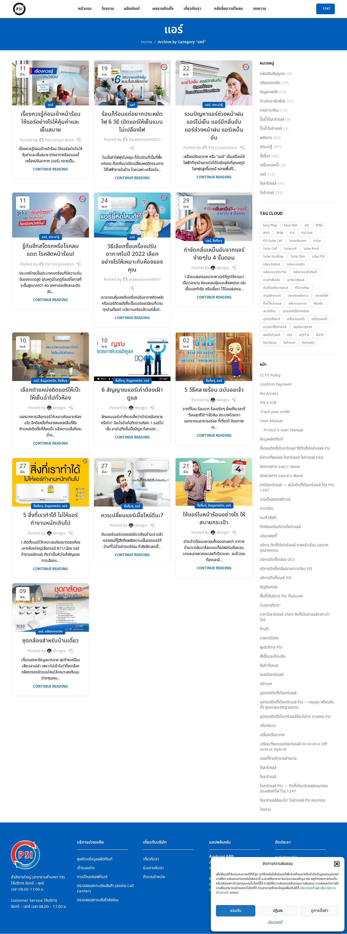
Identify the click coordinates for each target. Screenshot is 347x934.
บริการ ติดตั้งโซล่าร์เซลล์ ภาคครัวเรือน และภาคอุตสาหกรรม (294, 548)
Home (146, 42)
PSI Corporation (59, 140)
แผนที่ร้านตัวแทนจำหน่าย (278, 758)
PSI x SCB (268, 402)
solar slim (298, 256)
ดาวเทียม (266, 508)
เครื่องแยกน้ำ (269, 165)
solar (317, 241)
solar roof (311, 248)
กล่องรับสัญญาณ (273, 73)
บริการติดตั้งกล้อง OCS (277, 559)
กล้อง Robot (271, 264)
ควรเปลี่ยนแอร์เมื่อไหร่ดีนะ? (132, 515)
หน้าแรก (266, 684)
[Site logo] (19, 9)
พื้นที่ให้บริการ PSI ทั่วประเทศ (281, 596)
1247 (326, 8)
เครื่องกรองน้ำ (296, 319)
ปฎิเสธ (278, 911)
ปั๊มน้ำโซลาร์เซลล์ (272, 119)
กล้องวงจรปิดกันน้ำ (305, 272)
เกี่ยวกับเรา (268, 726)
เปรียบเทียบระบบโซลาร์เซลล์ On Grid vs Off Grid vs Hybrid (293, 746)
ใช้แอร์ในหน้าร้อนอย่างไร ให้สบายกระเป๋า (214, 519)
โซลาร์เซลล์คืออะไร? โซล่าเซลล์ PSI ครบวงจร (292, 800)
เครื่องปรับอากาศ (272, 735)
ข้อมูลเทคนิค (48, 380)
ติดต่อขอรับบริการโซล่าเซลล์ (280, 527)
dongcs (222, 268)
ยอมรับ (235, 911)
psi (292, 233)
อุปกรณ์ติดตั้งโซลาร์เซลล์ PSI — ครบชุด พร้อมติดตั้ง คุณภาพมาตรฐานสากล (297, 705)
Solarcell (290, 248)
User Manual (271, 421)
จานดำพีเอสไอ (271, 280)
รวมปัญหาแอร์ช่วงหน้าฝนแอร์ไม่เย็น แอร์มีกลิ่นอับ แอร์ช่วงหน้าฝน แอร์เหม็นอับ (213, 126)
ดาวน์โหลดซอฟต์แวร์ (275, 499)
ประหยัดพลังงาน (298, 295)
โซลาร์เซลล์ (268, 183)
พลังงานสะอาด (298, 303)
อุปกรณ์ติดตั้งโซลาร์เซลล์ (278, 693)
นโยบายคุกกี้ (307, 888)
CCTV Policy (270, 375)
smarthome (297, 241)
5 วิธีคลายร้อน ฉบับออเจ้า (214, 390)
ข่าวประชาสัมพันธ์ (272, 101)
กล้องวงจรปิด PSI (274, 272)
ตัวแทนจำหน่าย (154, 877)
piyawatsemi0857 (145, 140)
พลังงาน (266, 137)
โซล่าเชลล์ (289, 342)
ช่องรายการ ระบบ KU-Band (281, 476)
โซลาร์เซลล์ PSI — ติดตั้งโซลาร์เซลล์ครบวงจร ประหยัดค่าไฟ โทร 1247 (294, 788)
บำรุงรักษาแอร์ (272, 295)
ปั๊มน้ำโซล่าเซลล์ (271, 128)
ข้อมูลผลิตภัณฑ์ (271, 439)
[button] (336, 863)
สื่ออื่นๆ (217, 241)
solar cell (270, 248)
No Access (269, 393)
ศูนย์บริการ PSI (271, 647)
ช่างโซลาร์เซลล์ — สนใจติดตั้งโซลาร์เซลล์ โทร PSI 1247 (297, 487)
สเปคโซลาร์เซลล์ (271, 674)
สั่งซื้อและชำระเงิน (273, 656)
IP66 (319, 225)
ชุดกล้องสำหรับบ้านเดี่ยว (50, 641)
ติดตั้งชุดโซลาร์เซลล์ (275, 288)
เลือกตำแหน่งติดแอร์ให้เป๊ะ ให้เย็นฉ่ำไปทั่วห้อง (50, 394)
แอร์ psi (304, 335)
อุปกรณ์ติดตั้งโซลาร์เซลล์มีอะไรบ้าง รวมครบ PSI (295, 716)
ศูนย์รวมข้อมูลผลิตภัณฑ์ (94, 859)
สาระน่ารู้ (217, 105)
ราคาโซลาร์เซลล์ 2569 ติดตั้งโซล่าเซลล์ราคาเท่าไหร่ (295, 617)
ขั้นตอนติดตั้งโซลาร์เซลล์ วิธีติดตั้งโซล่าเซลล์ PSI (295, 448)
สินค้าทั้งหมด (269, 665)
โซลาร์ (319, 335)
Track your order (275, 412)
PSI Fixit (307, 233)
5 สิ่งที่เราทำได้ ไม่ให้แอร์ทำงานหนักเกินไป (50, 519)
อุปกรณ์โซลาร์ (271, 319)
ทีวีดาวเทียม (302, 288)
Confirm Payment (276, 384)
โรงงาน (265, 809)
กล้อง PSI (318, 256)
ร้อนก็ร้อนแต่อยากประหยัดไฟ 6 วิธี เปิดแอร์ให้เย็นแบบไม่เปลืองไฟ (132, 122)
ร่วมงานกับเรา (270, 605)
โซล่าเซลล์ (267, 192)
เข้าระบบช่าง (86, 868)
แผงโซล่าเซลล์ (271, 335)
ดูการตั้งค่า (319, 911)
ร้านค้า (264, 629)
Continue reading (50, 169)
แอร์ (50, 105)
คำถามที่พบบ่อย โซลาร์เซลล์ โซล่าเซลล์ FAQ (291, 457)
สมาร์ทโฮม (269, 311)
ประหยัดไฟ (321, 295)
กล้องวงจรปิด (54, 631)
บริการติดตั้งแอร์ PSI (275, 578)
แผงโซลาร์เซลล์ (302, 327)
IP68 (280, 233)
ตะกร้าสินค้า (268, 517)
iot (307, 225)
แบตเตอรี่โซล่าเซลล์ (274, 327)
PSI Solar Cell (272, 241)
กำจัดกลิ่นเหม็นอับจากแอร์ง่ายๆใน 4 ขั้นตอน (214, 254)
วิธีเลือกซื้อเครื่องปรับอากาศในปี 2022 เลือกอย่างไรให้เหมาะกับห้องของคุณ (132, 258)
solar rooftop (273, 256)
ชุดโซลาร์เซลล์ (295, 280)
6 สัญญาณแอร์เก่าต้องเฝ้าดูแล (132, 394)
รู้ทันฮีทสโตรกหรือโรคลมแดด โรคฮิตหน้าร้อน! (50, 250)
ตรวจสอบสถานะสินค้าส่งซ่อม (97, 900)
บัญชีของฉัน (268, 587)
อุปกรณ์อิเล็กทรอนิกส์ (296, 311)
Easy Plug (270, 225)
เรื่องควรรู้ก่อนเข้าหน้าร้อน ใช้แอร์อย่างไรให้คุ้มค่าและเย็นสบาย (51, 122)
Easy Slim (290, 225)
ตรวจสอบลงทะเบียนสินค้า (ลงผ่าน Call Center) (105, 888)
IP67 (266, 233)
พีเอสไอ (318, 303)
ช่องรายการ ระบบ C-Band (279, 466)
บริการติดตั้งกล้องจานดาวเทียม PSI (286, 569)
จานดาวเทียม (269, 110)
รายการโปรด (269, 638)
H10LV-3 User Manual (283, 430)
